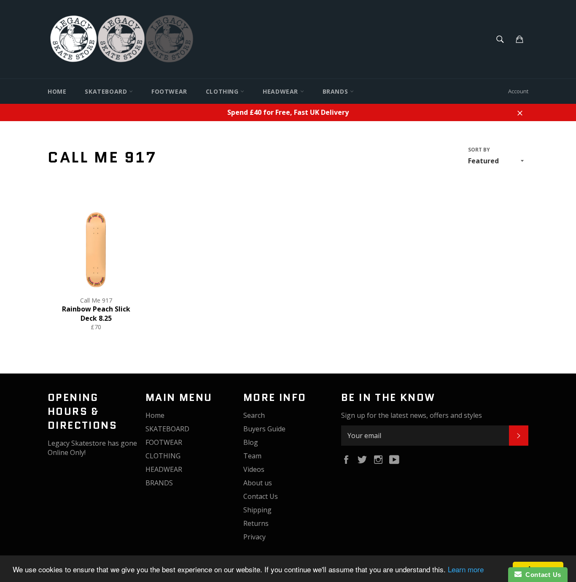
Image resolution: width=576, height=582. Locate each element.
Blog (250, 442)
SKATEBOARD (107, 91)
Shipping (257, 509)
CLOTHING (223, 91)
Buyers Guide (264, 428)
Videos (253, 469)
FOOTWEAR (169, 91)
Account (518, 91)
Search (254, 415)
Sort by (479, 149)
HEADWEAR (281, 91)
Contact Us (260, 496)
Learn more (466, 569)
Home (57, 91)
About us (257, 482)
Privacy (254, 536)
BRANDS (336, 91)
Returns (256, 523)
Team (252, 455)
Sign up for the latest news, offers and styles (411, 415)
